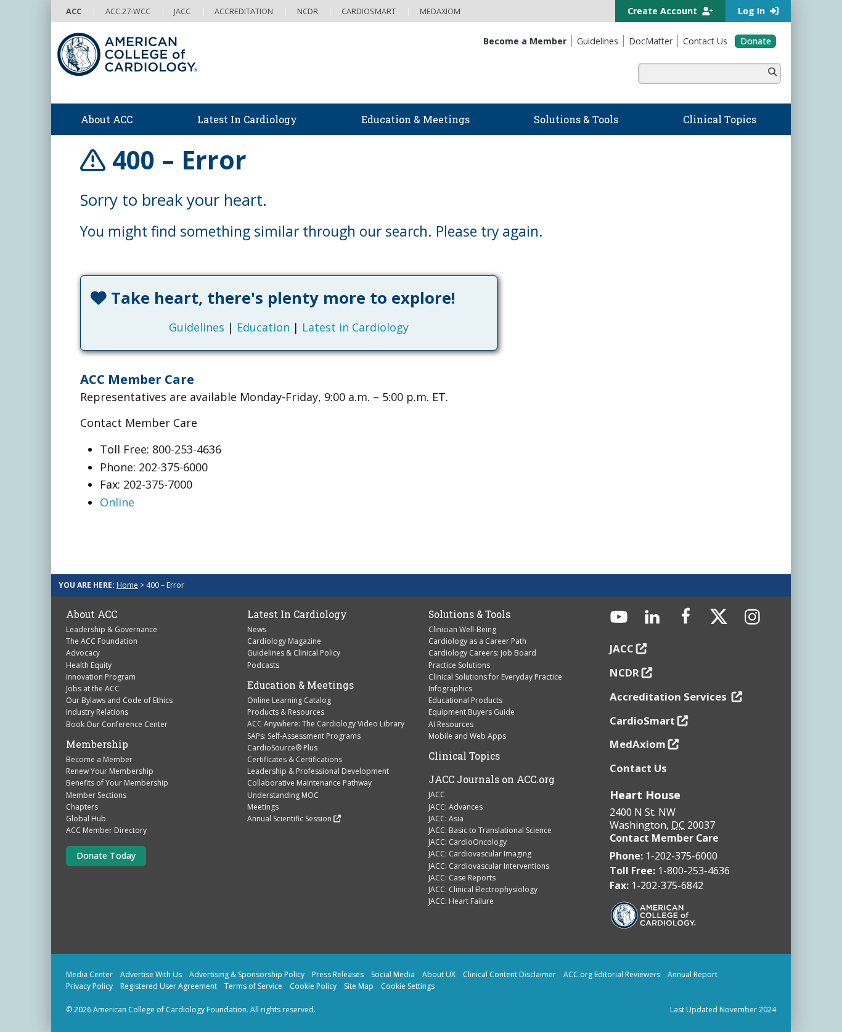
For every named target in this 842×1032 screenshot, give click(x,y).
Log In (752, 11)
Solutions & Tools (469, 614)
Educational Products (465, 700)
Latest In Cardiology (297, 614)
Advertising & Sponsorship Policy (247, 974)
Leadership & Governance (111, 629)
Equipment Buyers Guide (471, 712)
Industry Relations (97, 712)
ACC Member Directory (106, 830)
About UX (439, 974)
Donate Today (106, 855)
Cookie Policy (313, 986)
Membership (97, 744)
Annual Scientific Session (289, 818)
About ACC (91, 614)
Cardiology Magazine (284, 641)
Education (263, 327)
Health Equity (89, 665)
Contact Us (638, 768)
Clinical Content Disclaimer (509, 974)
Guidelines (196, 327)
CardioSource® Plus (282, 747)
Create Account (663, 11)
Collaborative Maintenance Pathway (309, 783)
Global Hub (86, 818)
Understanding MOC (283, 795)
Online (117, 502)
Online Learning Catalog (289, 700)
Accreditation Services (669, 696)
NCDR (624, 672)
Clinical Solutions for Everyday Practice (495, 677)
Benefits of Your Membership (117, 783)
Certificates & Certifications (294, 759)
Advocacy (83, 653)
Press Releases (338, 974)
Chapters (82, 807)
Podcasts (263, 665)
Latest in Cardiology (355, 327)
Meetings (263, 807)
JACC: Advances (455, 807)
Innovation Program (101, 677)
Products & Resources (285, 712)
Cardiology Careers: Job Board (482, 653)
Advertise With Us (151, 974)
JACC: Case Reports (462, 877)
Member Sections (96, 795)
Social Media (393, 974)
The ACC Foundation (101, 641)
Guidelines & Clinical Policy (293, 653)
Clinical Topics (464, 756)
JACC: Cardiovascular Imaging (479, 853)
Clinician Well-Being (462, 629)
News (256, 629)
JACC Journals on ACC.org (491, 779)
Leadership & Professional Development (318, 771)
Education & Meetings (300, 685)
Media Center (89, 974)
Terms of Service (253, 986)
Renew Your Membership (109, 771)
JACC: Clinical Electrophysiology (482, 889)
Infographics (450, 688)
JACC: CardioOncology (467, 842)
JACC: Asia (446, 818)
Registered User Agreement (168, 986)
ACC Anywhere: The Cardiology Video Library (325, 723)
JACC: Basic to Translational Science (490, 830)
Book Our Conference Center (117, 724)
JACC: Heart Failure (461, 901)
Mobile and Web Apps (467, 736)
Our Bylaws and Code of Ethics (119, 700)
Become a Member (99, 759)
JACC (436, 794)
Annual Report (692, 974)
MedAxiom (638, 744)
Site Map (359, 986)
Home (127, 585)
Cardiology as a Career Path (477, 641)
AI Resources (450, 724)
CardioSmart (642, 720)
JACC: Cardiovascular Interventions (488, 866)
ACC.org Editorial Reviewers (611, 974)
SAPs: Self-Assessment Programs (304, 736)
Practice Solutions (459, 665)
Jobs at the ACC (93, 688)
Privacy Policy (89, 986)
